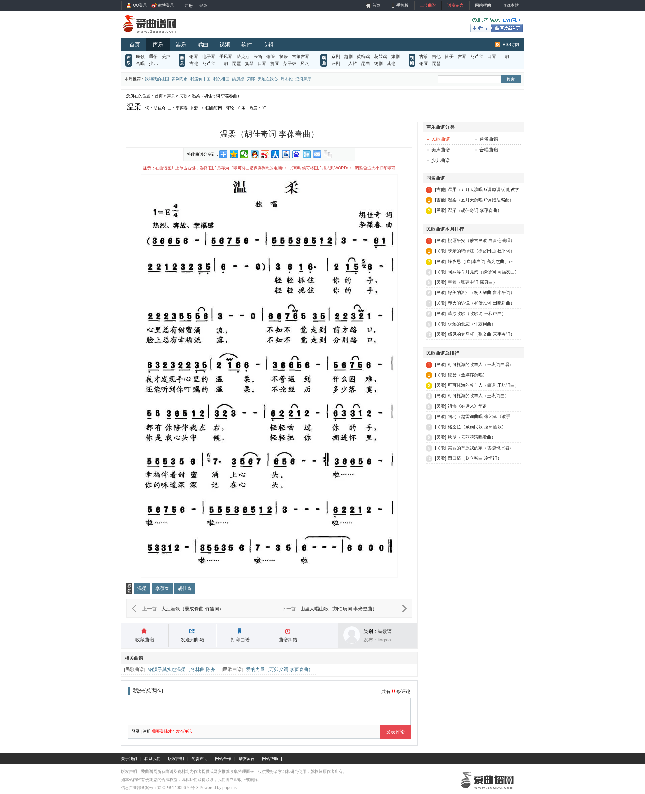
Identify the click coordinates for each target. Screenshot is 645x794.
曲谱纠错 (287, 639)
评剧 (335, 63)
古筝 (423, 56)
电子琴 (208, 56)
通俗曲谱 (488, 139)
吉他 (193, 63)
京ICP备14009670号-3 (178, 787)
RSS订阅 (511, 44)
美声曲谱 (440, 149)
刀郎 (251, 79)
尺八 (304, 63)
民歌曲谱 (134, 669)
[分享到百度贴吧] (286, 154)
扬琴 (249, 63)
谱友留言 (455, 5)
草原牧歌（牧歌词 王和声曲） (477, 313)
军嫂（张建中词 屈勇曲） (472, 282)
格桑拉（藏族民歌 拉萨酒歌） (477, 426)
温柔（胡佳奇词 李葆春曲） (475, 210)
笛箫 (283, 56)
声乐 (158, 44)
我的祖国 (221, 79)
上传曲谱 (428, 5)
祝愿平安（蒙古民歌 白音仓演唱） (481, 240)
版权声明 (176, 758)
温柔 (142, 588)
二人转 (350, 63)
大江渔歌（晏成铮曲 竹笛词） (192, 608)
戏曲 (203, 44)
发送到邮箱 (192, 639)
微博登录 (166, 5)
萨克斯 (243, 56)
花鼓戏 (380, 56)
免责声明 (199, 758)
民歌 (140, 56)
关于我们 (129, 758)
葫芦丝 (208, 63)
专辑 (268, 44)
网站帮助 (483, 5)
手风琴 (225, 56)
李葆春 (162, 588)
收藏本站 (511, 5)
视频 (224, 44)
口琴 (262, 63)
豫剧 (395, 56)
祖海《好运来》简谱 (467, 406)
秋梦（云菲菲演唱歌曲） (472, 437)
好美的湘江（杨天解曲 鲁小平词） (481, 292)
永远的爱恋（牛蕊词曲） (472, 323)
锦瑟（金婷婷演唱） (467, 374)
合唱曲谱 (488, 149)
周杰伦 (287, 79)
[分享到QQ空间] (234, 154)
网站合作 (223, 758)
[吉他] (440, 189)
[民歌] (440, 210)
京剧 (335, 56)
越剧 (348, 56)
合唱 (140, 63)
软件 (246, 44)
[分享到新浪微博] (265, 154)
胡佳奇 (185, 588)
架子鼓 (289, 63)
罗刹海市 (180, 79)
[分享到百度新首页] (296, 154)
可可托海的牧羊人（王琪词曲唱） (480, 364)
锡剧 (378, 63)
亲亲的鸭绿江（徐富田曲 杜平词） (481, 250)
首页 (376, 5)
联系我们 (152, 758)
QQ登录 (140, 5)
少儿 (153, 63)
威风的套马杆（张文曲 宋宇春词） (481, 334)
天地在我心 (268, 79)
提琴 (274, 63)
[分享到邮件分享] (317, 154)
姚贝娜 (238, 79)
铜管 (270, 56)
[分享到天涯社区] (307, 154)
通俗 (153, 56)
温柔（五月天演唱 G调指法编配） (481, 199)
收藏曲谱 (144, 639)
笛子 (449, 56)
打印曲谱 (240, 639)
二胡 (223, 63)
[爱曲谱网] (153, 35)
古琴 (462, 56)
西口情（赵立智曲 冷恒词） (475, 458)
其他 (391, 63)
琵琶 (236, 63)
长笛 (258, 56)
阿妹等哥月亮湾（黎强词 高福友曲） (483, 271)
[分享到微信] (244, 154)
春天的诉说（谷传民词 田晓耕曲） (481, 303)
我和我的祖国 (157, 79)
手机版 (402, 5)
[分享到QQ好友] (255, 154)
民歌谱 (385, 631)
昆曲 (365, 63)
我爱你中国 (200, 79)
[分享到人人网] (275, 154)
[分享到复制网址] (328, 154)
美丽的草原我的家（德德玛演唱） (480, 447)
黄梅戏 (363, 56)
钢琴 (193, 56)
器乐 (181, 44)
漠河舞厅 (303, 79)
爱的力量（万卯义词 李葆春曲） (279, 669)
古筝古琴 (300, 56)
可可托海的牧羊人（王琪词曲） (478, 395)
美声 (166, 56)
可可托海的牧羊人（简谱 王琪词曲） (483, 385)
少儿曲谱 (440, 160)
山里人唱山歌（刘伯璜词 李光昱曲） (338, 608)
